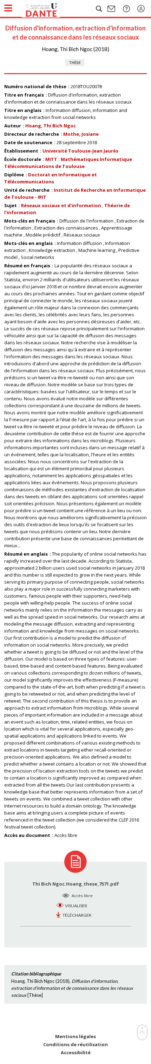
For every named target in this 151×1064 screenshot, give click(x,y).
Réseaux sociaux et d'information (61, 205)
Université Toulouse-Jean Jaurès (80, 151)
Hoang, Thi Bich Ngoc (50, 125)
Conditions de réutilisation (75, 1044)
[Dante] (48, 8)
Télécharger (77, 915)
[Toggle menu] (8, 8)
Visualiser (76, 905)
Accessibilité (76, 1052)
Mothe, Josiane (81, 134)
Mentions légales (75, 1036)
